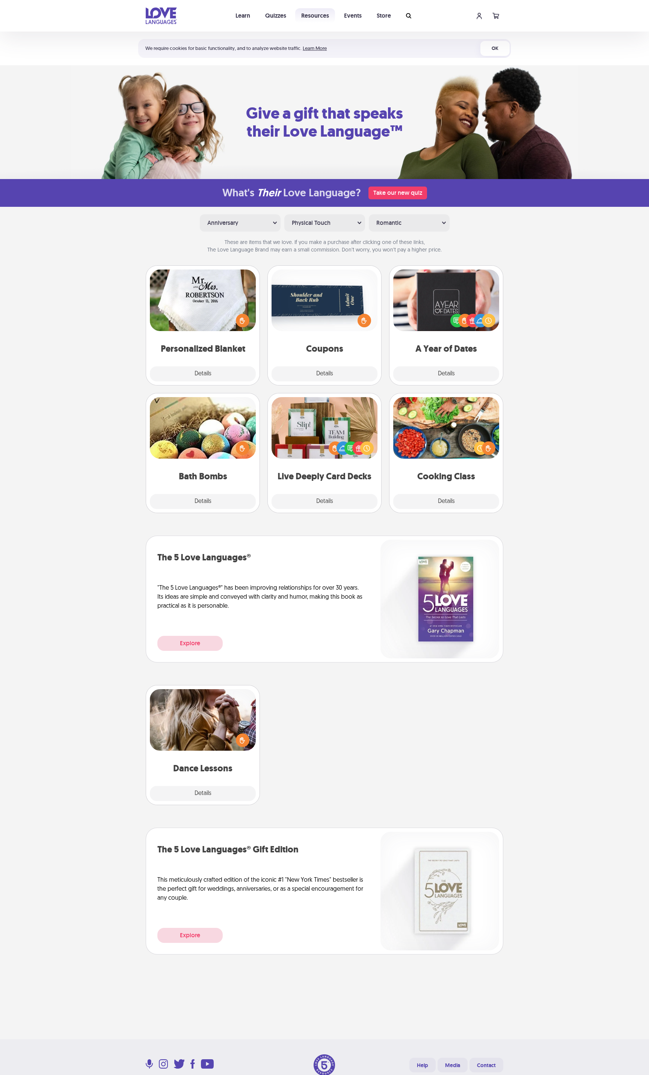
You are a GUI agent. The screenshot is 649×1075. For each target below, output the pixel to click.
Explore (190, 643)
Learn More (315, 48)
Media (452, 1065)
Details (203, 374)
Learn (242, 16)
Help (422, 1065)
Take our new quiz (397, 193)
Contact (486, 1065)
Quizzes (275, 16)
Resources (315, 16)
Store (384, 16)
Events (353, 16)
